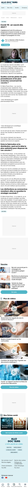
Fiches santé (14, 486)
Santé (2, 7)
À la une (3, 486)
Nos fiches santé (11, 415)
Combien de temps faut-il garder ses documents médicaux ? (13, 361)
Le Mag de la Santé (10, 450)
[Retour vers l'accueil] (14, 2)
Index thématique (19, 465)
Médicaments (14, 17)
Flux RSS (4, 467)
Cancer (20, 450)
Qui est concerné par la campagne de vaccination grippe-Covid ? (19, 269)
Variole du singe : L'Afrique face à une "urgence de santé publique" (18, 285)
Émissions (24, 7)
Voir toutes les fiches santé (14, 433)
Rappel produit (17, 447)
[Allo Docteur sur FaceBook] (2, 477)
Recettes (9, 447)
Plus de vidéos (9, 299)
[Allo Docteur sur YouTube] (6, 477)
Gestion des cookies (20, 460)
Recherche (19, 486)
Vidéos (8, 486)
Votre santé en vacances (19, 426)
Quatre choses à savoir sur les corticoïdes (11, 340)
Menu (25, 486)
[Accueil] (14, 441)
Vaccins (20, 17)
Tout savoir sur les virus (7, 426)
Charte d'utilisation (7, 465)
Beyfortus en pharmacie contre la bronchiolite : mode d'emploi (20, 277)
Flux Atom (17, 467)
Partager (6, 45)
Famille (17, 7)
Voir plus (14, 292)
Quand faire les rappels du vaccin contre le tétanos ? (12, 319)
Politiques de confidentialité (18, 463)
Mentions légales (6, 462)
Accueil (3, 17)
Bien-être (9, 7)
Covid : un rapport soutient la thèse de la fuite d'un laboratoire (14, 382)
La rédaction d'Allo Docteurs (16, 40)
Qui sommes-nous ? (7, 460)
